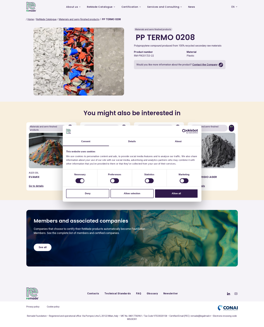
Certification (129, 7)
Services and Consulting (163, 7)
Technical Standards (117, 293)
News (191, 7)
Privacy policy (32, 306)
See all (43, 247)
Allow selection (132, 193)
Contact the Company (204, 64)
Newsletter (170, 293)
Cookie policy (53, 306)
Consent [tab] (85, 141)
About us (72, 7)
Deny (87, 193)
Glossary (152, 293)
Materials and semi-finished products (79, 19)
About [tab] (178, 141)
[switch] (114, 180)
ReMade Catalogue (100, 7)
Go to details (36, 186)
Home (30, 19)
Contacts (93, 293)
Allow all (176, 193)
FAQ (138, 293)
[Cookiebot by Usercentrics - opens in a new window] (184, 131)
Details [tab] (132, 141)
